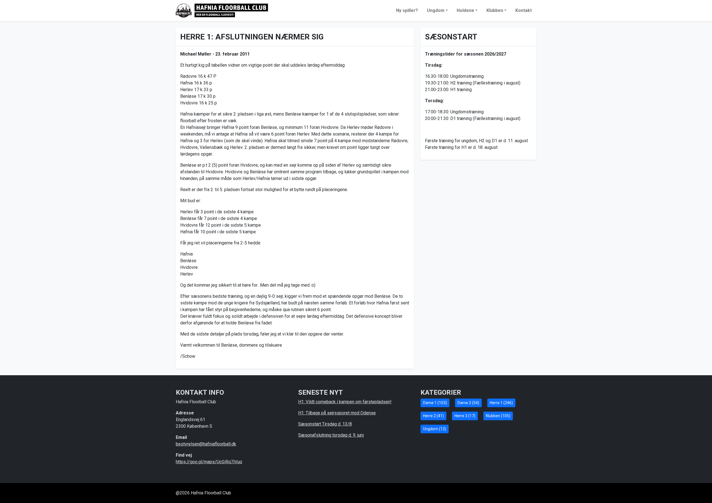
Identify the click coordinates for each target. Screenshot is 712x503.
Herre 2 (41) (433, 416)
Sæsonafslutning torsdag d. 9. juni (331, 435)
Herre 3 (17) (464, 416)
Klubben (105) (498, 416)
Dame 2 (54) (468, 403)
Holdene (465, 10)
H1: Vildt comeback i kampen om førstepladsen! (345, 401)
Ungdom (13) (434, 429)
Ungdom (435, 10)
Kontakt (523, 10)
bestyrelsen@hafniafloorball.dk (206, 444)
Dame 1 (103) (435, 403)
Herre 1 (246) (501, 403)
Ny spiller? (407, 10)
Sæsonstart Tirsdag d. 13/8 (325, 424)
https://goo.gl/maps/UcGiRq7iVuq (209, 461)
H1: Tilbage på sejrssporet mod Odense (337, 413)
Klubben (494, 10)
